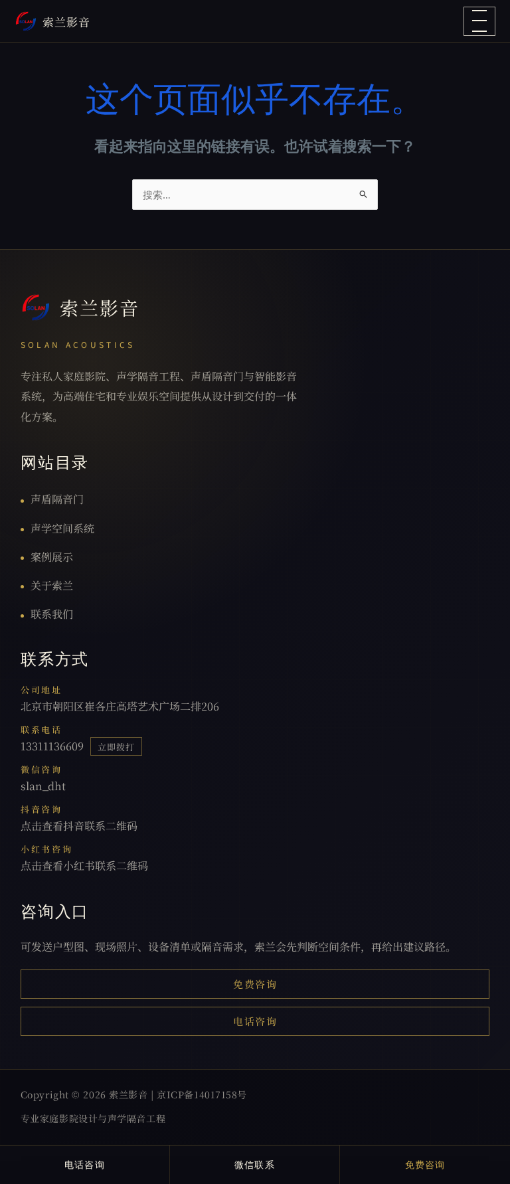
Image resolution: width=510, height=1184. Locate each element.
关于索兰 (52, 585)
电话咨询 (255, 1021)
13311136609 (52, 746)
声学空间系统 (62, 528)
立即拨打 (116, 746)
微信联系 (254, 1164)
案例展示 (52, 556)
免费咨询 (255, 984)
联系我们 (52, 614)
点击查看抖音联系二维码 (79, 825)
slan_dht (43, 786)
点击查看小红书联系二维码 (84, 865)
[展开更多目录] (479, 21)
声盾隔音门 (57, 499)
